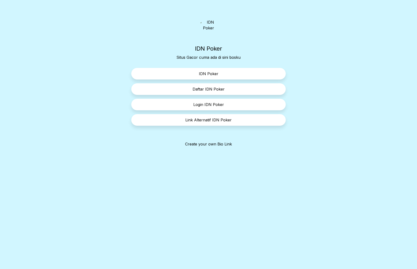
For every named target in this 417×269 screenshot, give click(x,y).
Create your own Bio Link (208, 144)
